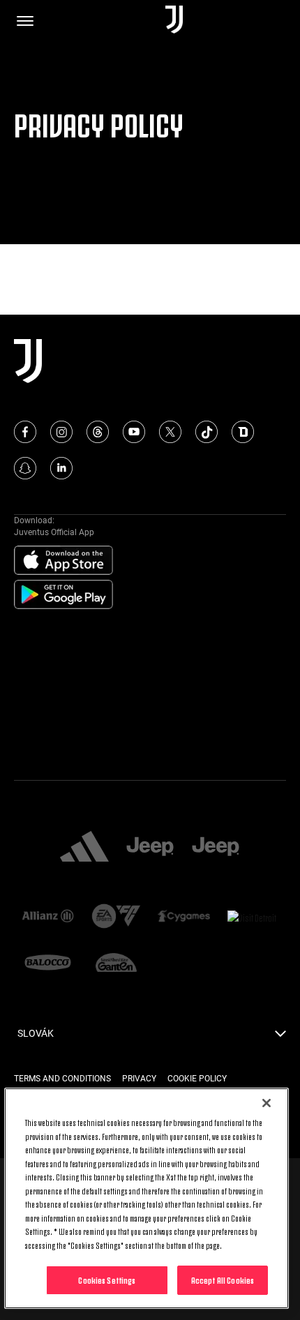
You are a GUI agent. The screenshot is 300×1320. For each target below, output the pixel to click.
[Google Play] (63, 595)
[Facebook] (25, 432)
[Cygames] (184, 917)
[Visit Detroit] (252, 917)
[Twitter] (170, 432)
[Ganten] (116, 964)
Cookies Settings (106, 1279)
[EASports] (116, 917)
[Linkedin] (61, 468)
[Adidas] (84, 847)
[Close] (266, 1103)
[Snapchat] (25, 468)
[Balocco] (48, 964)
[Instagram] (61, 432)
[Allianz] (48, 917)
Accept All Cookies (222, 1279)
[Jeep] (150, 847)
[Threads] (98, 432)
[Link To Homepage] (174, 21)
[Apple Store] (63, 561)
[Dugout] (243, 432)
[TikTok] (206, 432)
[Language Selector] (280, 1037)
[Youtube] (134, 432)
